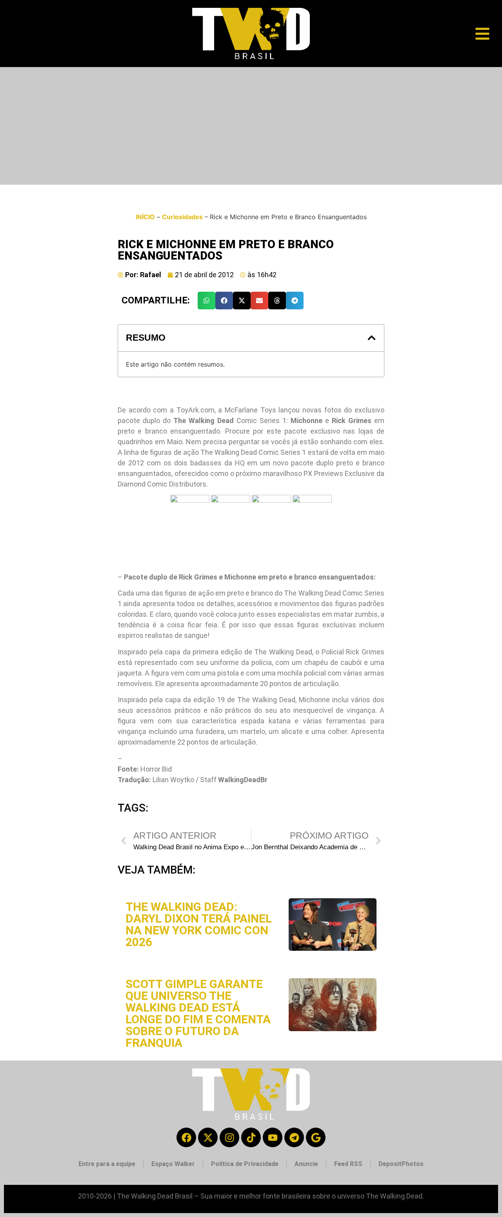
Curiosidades (182, 217)
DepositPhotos (401, 1164)
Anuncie (306, 1164)
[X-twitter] (208, 1137)
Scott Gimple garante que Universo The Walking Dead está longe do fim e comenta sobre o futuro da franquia (198, 1013)
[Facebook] (186, 1137)
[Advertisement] (251, 126)
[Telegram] (294, 1137)
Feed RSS (348, 1164)
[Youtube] (272, 1137)
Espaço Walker (173, 1164)
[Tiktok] (251, 1137)
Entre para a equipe (106, 1164)
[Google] (316, 1137)
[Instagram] (229, 1137)
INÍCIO (145, 217)
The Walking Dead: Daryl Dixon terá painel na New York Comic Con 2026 (199, 924)
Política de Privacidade (244, 1164)
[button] (206, 300)
